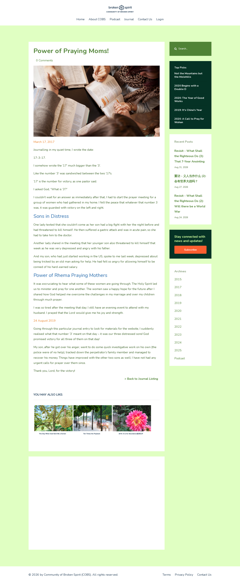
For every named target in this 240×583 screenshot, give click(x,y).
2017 (178, 287)
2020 (178, 311)
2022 (178, 327)
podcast (179, 358)
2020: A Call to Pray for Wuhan (189, 120)
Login (160, 19)
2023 (178, 335)
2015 (178, 279)
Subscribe (190, 250)
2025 (178, 350)
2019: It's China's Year (188, 110)
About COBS (97, 19)
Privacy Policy (184, 575)
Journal (129, 19)
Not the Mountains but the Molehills (188, 75)
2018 (178, 295)
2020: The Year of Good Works (189, 99)
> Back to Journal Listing (141, 379)
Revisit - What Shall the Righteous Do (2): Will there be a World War (189, 204)
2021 (178, 319)
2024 (178, 342)
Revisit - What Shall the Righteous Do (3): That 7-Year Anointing (189, 156)
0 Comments (44, 60)
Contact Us (145, 19)
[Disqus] (96, 502)
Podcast (115, 19)
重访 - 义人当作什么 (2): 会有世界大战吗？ (190, 178)
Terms (166, 575)
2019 (178, 303)
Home (80, 19)
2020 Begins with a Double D (186, 87)
